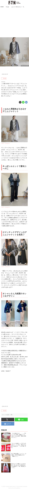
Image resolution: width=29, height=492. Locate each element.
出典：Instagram (25, 65)
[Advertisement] (14, 22)
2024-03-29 (5, 74)
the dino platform (16, 488)
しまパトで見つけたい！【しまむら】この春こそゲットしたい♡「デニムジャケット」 (14, 62)
